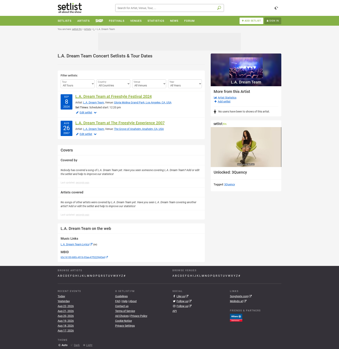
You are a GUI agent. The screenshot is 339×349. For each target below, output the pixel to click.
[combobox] (169, 8)
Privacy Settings (125, 325)
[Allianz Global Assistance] (236, 317)
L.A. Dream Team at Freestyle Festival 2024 (113, 96)
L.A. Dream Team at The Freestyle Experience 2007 (120, 123)
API (174, 311)
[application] (246, 147)
